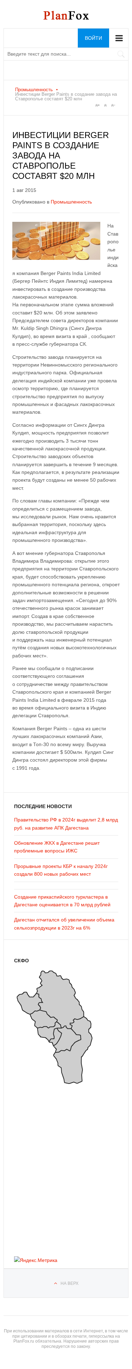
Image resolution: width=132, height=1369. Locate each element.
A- (113, 105)
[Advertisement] (56, 1168)
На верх (69, 1283)
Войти (93, 38)
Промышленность (34, 89)
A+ (97, 105)
